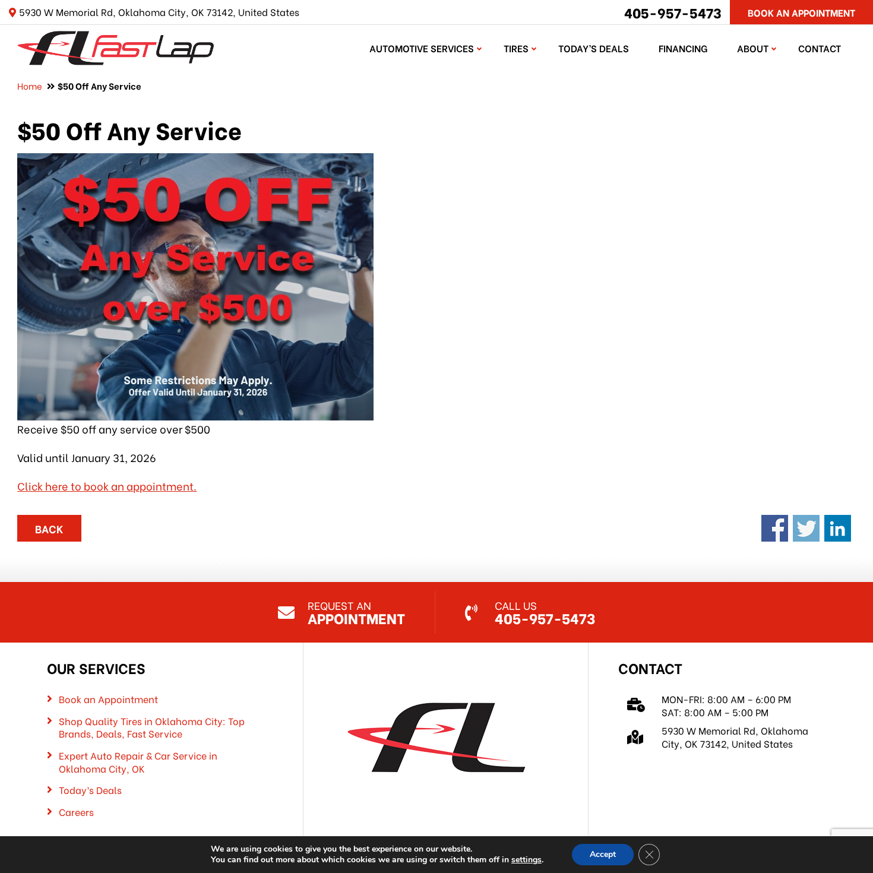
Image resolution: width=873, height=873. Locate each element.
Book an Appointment (108, 699)
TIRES (516, 48)
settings (526, 860)
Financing (683, 48)
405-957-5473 (673, 12)
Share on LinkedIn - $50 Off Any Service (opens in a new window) (837, 528)
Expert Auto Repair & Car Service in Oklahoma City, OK (138, 761)
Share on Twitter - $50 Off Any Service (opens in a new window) (806, 528)
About (752, 48)
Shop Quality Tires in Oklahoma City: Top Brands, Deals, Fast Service (152, 727)
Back (49, 528)
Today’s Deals (593, 48)
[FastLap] (115, 46)
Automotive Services (421, 48)
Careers (76, 811)
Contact (819, 48)
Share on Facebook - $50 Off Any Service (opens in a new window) (774, 528)
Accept (603, 854)
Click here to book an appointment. (107, 485)
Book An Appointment (801, 12)
